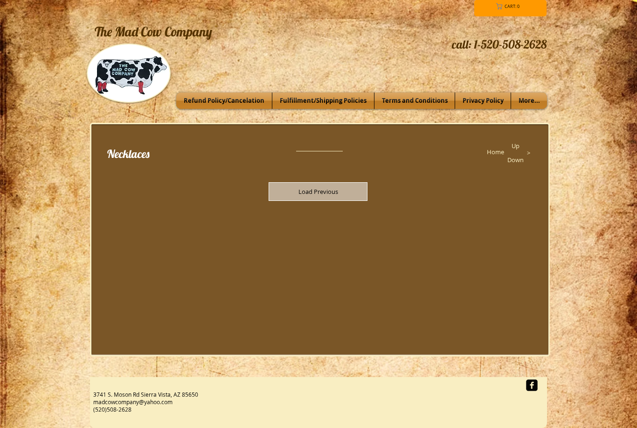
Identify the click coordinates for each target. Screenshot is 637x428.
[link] (509, 6)
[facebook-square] (532, 385)
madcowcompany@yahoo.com (133, 402)
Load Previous (318, 191)
